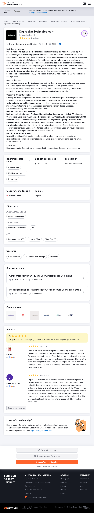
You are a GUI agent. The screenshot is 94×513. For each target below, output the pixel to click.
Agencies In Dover (78, 21)
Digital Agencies (18, 21)
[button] (84, 33)
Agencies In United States (37, 21)
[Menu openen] (89, 3)
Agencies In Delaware (59, 21)
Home (6, 21)
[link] (84, 3)
